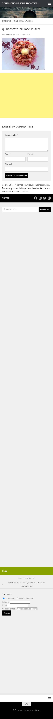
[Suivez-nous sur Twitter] (44, 198)
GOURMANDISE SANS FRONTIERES (21, 3)
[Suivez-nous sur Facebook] (35, 198)
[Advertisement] (26, 95)
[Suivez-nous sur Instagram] (40, 198)
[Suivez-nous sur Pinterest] (49, 198)
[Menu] (49, 3)
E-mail (30, 154)
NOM (4, 605)
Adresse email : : (9, 609)
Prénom (5, 602)
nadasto (10, 34)
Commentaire (11, 135)
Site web (8, 164)
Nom (7, 154)
